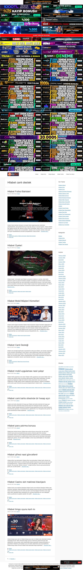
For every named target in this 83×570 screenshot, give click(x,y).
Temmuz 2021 (62, 351)
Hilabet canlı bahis (67, 374)
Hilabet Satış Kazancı (64, 218)
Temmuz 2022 (62, 326)
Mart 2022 (61, 334)
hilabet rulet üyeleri (21, 291)
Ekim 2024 (61, 272)
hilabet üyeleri (28, 291)
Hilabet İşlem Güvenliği (64, 202)
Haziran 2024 (62, 280)
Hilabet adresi (69, 369)
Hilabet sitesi (68, 398)
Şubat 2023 (61, 313)
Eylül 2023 (61, 299)
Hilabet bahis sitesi (70, 371)
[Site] (20, 60)
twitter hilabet (61, 410)
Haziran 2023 (62, 305)
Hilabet (36, 174)
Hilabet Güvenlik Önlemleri (65, 191)
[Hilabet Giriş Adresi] (13, 174)
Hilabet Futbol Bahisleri (19, 191)
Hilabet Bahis (61, 371)
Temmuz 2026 (62, 255)
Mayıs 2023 (61, 307)
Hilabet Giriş (43, 174)
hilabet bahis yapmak (13, 235)
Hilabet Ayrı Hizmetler (64, 224)
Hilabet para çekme (70, 395)
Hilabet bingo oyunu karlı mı (21, 509)
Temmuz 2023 (62, 303)
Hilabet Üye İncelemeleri (64, 214)
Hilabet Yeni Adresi (70, 174)
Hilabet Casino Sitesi (67, 379)
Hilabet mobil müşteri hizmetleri (23, 335)
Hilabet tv (64, 400)
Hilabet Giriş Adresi (67, 386)
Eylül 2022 (61, 322)
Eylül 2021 (61, 347)
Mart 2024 (61, 286)
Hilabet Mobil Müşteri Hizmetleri (23, 301)
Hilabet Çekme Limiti (64, 193)
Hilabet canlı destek (22, 235)
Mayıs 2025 (61, 264)
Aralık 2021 (61, 340)
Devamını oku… (45, 231)
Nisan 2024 (61, 284)
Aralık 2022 (61, 318)
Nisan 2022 (61, 332)
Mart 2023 (61, 311)
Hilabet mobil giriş (67, 393)
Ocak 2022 (61, 338)
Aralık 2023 (61, 293)
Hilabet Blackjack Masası (65, 197)
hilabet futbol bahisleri (31, 235)
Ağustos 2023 (62, 301)
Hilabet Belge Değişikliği (64, 220)
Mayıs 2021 (61, 355)
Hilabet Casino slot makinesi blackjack (26, 482)
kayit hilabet (66, 409)
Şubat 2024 (61, 289)
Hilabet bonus (62, 372)
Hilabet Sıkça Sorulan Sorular (23, 361)
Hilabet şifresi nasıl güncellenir (22, 454)
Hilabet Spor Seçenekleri (65, 210)
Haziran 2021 (62, 353)
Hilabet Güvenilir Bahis (64, 204)
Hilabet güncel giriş (38, 387)
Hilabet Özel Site (63, 212)
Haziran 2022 (62, 328)
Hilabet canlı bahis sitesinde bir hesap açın (28, 398)
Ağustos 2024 (62, 276)
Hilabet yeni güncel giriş (66, 405)
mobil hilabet (71, 409)
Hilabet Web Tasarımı (64, 199)
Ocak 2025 (61, 268)
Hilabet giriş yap (63, 387)
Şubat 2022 (61, 336)
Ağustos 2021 (62, 349)
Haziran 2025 (62, 262)
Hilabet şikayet (63, 407)
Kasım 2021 (61, 342)
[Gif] (41, 83)
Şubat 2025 (61, 266)
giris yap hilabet (66, 366)
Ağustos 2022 (62, 324)
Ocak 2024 (61, 291)
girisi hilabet (61, 366)
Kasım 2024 (61, 270)
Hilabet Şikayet (51, 174)
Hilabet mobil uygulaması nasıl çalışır (25, 371)
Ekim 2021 (61, 345)
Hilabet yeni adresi (62, 403)
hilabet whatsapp (70, 402)
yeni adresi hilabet (66, 410)
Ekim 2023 (61, 297)
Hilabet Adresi (62, 185)
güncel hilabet (71, 366)
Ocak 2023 (61, 315)
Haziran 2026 (62, 257)
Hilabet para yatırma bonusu (21, 425)
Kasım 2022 (61, 320)
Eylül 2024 (61, 274)
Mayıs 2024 (61, 282)
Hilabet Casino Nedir (64, 216)
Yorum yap (11, 237)
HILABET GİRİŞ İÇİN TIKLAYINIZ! (41, 35)
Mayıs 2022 (61, 330)
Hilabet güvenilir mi (64, 391)
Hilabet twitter (63, 402)
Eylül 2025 (61, 259)
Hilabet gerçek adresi (30, 387)
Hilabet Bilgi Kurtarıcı (64, 195)
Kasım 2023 (61, 295)
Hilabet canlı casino (13, 387)
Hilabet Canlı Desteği (17, 345)
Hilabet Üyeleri (14, 245)
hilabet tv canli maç (71, 400)
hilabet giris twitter (64, 383)
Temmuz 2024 (62, 278)
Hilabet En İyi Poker (63, 222)
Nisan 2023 (61, 309)
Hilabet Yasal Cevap (63, 208)
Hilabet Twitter (60, 174)
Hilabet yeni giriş (69, 403)
